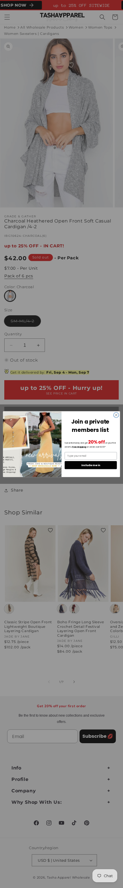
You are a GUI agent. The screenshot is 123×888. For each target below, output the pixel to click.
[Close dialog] (116, 414)
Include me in (90, 465)
